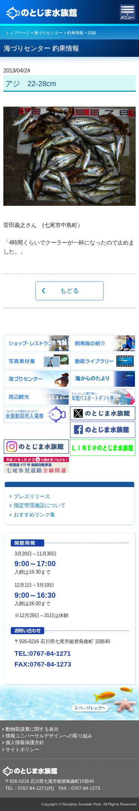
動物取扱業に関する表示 (32, 729)
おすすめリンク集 (34, 515)
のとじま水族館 (43, 12)
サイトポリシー (22, 749)
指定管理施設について (40, 505)
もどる (69, 290)
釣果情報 (75, 32)
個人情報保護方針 (25, 742)
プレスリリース (32, 496)
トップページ (17, 32)
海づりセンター (48, 32)
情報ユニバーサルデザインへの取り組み (49, 736)
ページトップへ (104, 698)
